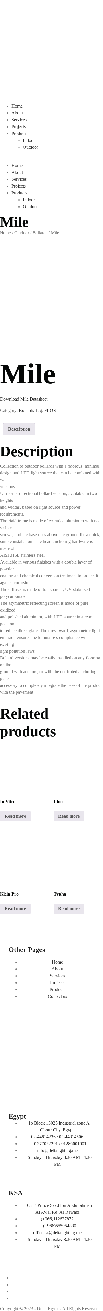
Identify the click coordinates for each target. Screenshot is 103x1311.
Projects (18, 126)
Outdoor (30, 147)
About (17, 112)
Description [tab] (19, 429)
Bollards (40, 232)
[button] (51, 158)
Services (19, 119)
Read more (15, 816)
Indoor (29, 140)
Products (19, 133)
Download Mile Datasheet (23, 399)
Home (17, 106)
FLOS (50, 410)
